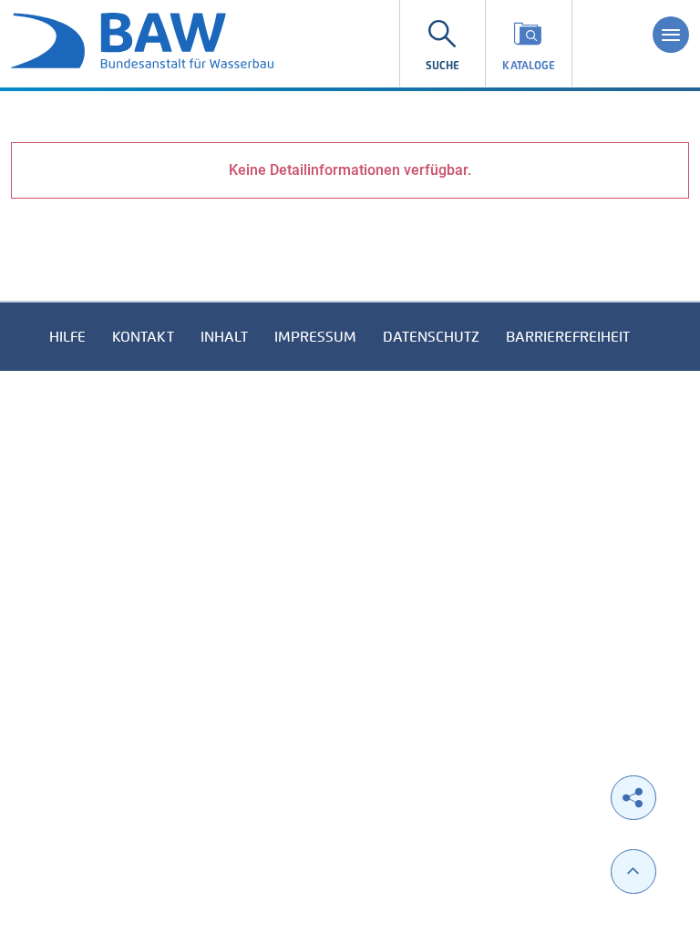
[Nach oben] (633, 871)
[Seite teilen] (633, 797)
